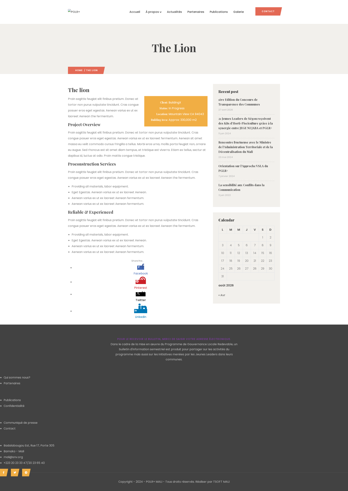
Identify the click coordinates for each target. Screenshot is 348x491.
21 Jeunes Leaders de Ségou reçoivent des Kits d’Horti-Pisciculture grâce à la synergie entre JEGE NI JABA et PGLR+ (245, 123)
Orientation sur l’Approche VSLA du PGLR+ (243, 168)
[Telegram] (25, 472)
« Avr (221, 295)
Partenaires (195, 12)
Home (79, 70)
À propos (152, 12)
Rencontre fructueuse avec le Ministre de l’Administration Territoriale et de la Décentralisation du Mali (245, 147)
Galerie (238, 12)
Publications (219, 12)
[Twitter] (14, 472)
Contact (268, 11)
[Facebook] (3, 472)
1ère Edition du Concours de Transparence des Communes (239, 102)
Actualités (174, 12)
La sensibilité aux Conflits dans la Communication (241, 187)
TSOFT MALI (221, 482)
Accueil (134, 12)
